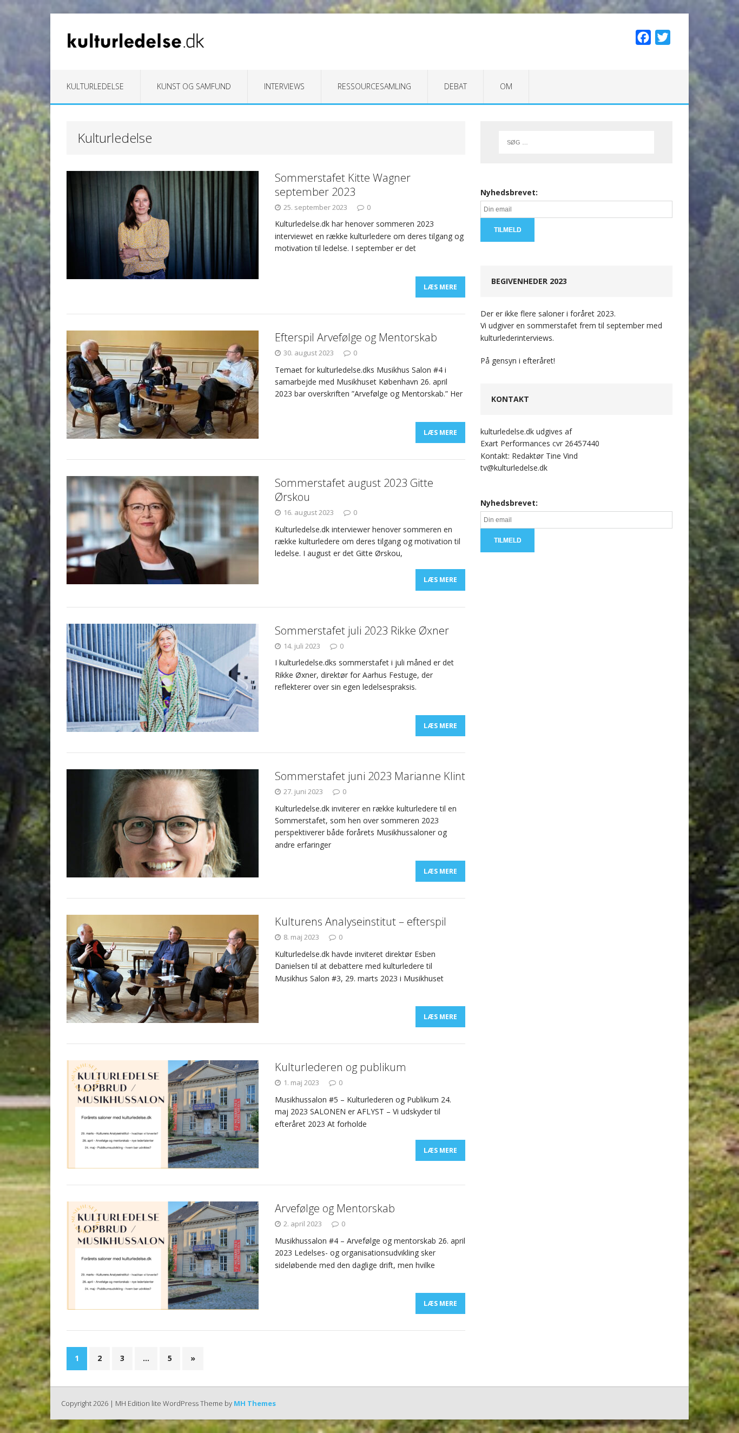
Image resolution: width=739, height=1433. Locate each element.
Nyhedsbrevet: (509, 192)
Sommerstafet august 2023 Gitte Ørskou (354, 490)
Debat (455, 86)
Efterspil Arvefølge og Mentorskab (356, 337)
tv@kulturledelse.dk (513, 468)
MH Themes (255, 1403)
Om (506, 86)
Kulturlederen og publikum (340, 1067)
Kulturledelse (95, 86)
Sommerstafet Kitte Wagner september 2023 (343, 184)
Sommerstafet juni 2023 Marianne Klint (370, 776)
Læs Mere (440, 287)
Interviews (284, 86)
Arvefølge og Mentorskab (335, 1208)
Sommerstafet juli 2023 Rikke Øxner (362, 630)
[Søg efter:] (576, 142)
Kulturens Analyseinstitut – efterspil (360, 921)
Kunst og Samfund (194, 86)
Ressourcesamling (374, 86)
